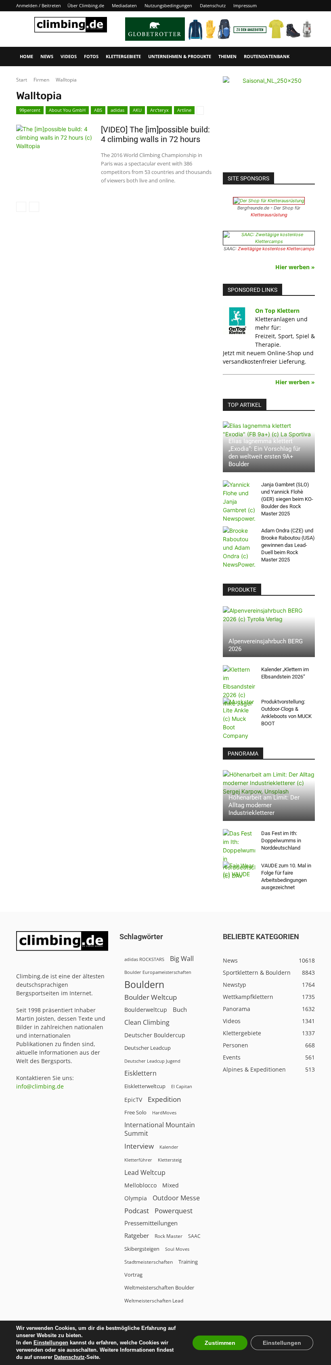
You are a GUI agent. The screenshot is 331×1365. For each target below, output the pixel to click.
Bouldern (144, 984)
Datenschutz (213, 5)
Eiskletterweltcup (145, 1086)
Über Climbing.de (85, 5)
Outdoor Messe (176, 1198)
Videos (69, 56)
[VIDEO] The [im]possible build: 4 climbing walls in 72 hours (155, 134)
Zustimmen (220, 1343)
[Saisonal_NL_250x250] (269, 122)
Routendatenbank (266, 56)
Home (26, 56)
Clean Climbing (147, 1022)
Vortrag (133, 1274)
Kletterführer (138, 1160)
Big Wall (182, 959)
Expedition (164, 1099)
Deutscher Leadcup (147, 1047)
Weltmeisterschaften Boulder (159, 1287)
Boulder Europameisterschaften (157, 972)
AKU (137, 110)
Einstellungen (51, 1343)
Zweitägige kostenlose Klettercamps (276, 248)
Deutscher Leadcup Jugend (152, 1061)
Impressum (245, 5)
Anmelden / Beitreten (38, 5)
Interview (139, 1146)
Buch (180, 1009)
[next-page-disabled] (34, 207)
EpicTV (133, 1099)
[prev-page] (21, 207)
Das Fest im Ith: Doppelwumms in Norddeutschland (281, 840)
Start (21, 79)
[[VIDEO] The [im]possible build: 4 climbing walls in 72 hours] (55, 146)
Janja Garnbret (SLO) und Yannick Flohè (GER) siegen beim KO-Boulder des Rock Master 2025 (287, 499)
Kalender (168, 1147)
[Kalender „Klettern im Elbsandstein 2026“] (239, 686)
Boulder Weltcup (150, 997)
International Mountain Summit (159, 1129)
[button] (305, 57)
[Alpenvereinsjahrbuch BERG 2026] (269, 631)
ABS (98, 110)
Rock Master (168, 1236)
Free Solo (135, 1112)
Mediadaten (124, 5)
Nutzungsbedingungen (168, 5)
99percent (29, 110)
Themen (227, 56)
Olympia (135, 1198)
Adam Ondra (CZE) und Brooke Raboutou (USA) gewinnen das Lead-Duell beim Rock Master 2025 (288, 545)
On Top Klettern (277, 310)
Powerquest (174, 1210)
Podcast (136, 1210)
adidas (117, 110)
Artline (184, 110)
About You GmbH (67, 110)
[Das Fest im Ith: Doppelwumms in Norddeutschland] (239, 854)
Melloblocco (140, 1185)
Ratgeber (136, 1235)
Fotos (91, 56)
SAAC (194, 1236)
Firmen (41, 79)
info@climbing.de (40, 1086)
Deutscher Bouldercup (154, 1035)
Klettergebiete (123, 56)
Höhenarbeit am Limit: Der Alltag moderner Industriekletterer (264, 805)
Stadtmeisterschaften (148, 1261)
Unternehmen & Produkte (179, 56)
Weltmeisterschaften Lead (153, 1300)
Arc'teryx (159, 110)
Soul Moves (177, 1249)
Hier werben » (295, 267)
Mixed (170, 1185)
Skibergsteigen (141, 1248)
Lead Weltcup (145, 1172)
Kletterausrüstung (269, 215)
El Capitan (181, 1086)
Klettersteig (170, 1160)
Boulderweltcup (145, 1009)
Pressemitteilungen (151, 1223)
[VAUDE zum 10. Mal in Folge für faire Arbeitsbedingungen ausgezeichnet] (239, 873)
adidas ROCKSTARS (144, 959)
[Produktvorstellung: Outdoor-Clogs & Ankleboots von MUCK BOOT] (239, 718)
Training (188, 1261)
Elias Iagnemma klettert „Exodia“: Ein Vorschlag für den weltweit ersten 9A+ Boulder (264, 453)
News (46, 56)
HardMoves (164, 1113)
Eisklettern (140, 1073)
